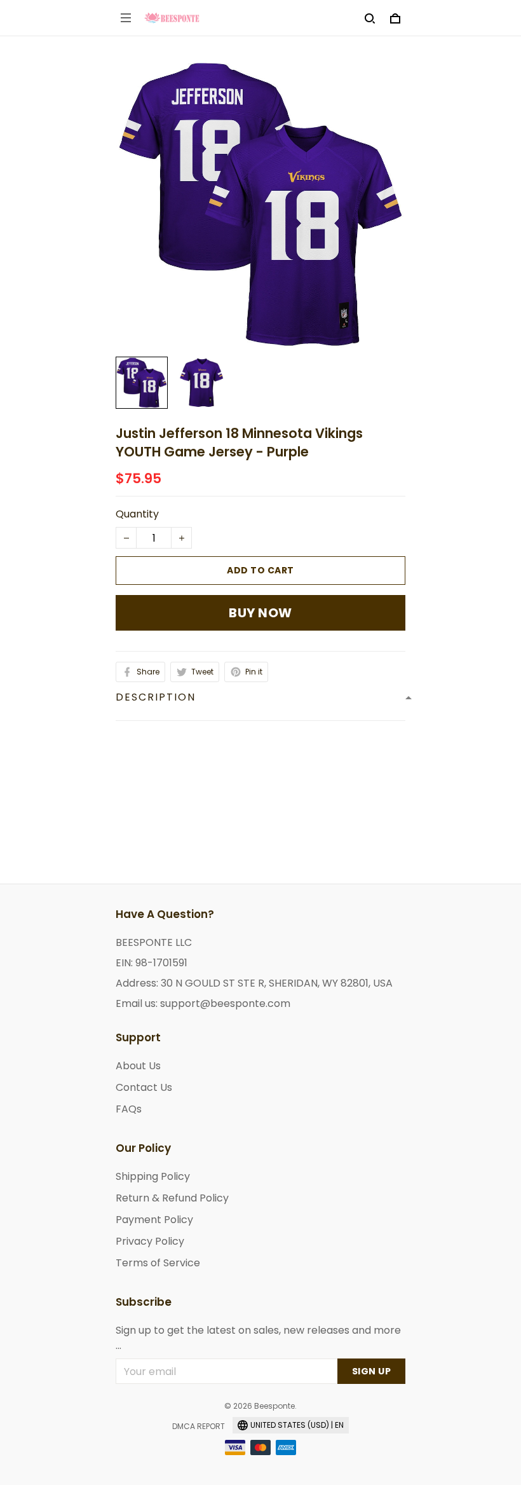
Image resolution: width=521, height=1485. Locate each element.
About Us (138, 1065)
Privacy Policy (150, 1241)
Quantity (137, 514)
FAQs (129, 1109)
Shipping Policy (153, 1176)
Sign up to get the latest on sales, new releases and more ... (258, 1338)
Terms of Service (158, 1263)
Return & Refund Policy (172, 1198)
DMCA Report (198, 1426)
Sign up (371, 1371)
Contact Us (144, 1087)
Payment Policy (154, 1219)
